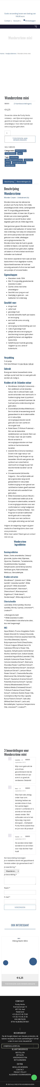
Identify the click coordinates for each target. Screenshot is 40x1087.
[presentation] (5, 962)
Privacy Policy (20, 1072)
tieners (8, 163)
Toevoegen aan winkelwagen (20, 139)
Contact (7, 21)
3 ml (21, 364)
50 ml (25, 364)
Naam (7, 888)
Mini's (20, 153)
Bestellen (20, 1052)
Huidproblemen (11, 53)
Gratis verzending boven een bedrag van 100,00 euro (20, 14)
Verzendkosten (20, 1057)
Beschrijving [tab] (9, 181)
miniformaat (14, 157)
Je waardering (10, 867)
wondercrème (10, 165)
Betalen (20, 1055)
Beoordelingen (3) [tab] (24, 181)
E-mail (7, 897)
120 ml (30, 364)
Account (16, 21)
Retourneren (20, 1060)
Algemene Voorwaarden (20, 1074)
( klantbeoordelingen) (22, 103)
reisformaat (28, 160)
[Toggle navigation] (35, 27)
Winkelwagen (30, 20)
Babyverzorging (20, 151)
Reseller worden (20, 1067)
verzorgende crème (19, 163)
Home (2, 53)
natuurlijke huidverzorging (14, 160)
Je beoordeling (10, 874)
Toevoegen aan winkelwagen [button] (20, 984)
